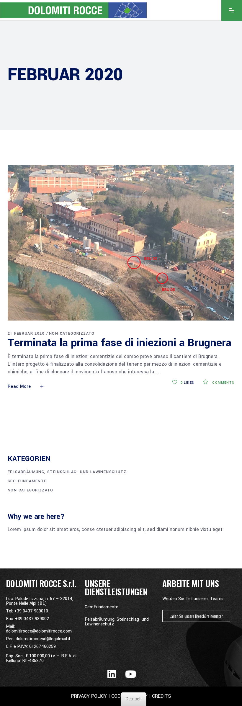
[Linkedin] (112, 674)
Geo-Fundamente (27, 481)
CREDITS (161, 696)
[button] (196, 616)
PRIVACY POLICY (89, 696)
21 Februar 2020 (26, 333)
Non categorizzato (72, 333)
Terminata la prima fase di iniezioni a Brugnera (119, 342)
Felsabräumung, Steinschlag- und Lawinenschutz (67, 472)
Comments (222, 382)
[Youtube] (130, 674)
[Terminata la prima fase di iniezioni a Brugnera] (121, 243)
